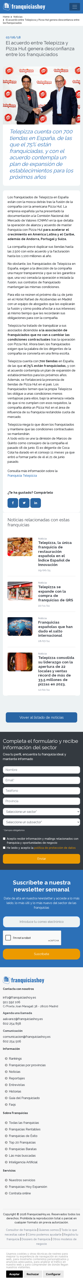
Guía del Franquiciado (24, 1098)
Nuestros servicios (22, 1180)
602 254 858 (12, 1023)
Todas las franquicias (24, 1123)
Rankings (15, 1058)
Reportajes (17, 1078)
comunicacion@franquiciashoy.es (27, 1037)
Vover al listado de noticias (41, 717)
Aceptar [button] (14, 1274)
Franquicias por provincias (27, 1065)
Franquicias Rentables (25, 1129)
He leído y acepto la (41, 847)
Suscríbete (41, 954)
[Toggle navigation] (74, 7)
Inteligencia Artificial (23, 1162)
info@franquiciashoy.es (19, 997)
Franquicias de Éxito (23, 1136)
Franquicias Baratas (23, 1149)
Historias (15, 1091)
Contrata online (20, 1193)
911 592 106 (11, 1002)
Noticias (14, 1072)
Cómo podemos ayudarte (45, 1234)
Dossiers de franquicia (36, 1239)
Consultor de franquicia (21, 1229)
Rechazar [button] (33, 1274)
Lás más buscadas (22, 1155)
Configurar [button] (53, 1274)
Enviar (41, 859)
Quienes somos (49, 1229)
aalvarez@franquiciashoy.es (23, 1019)
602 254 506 (12, 1041)
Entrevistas (17, 1085)
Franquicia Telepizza (22, 475)
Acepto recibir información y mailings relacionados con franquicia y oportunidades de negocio (42, 840)
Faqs (12, 1104)
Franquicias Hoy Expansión (28, 1187)
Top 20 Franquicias (22, 1142)
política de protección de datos (55, 847)
